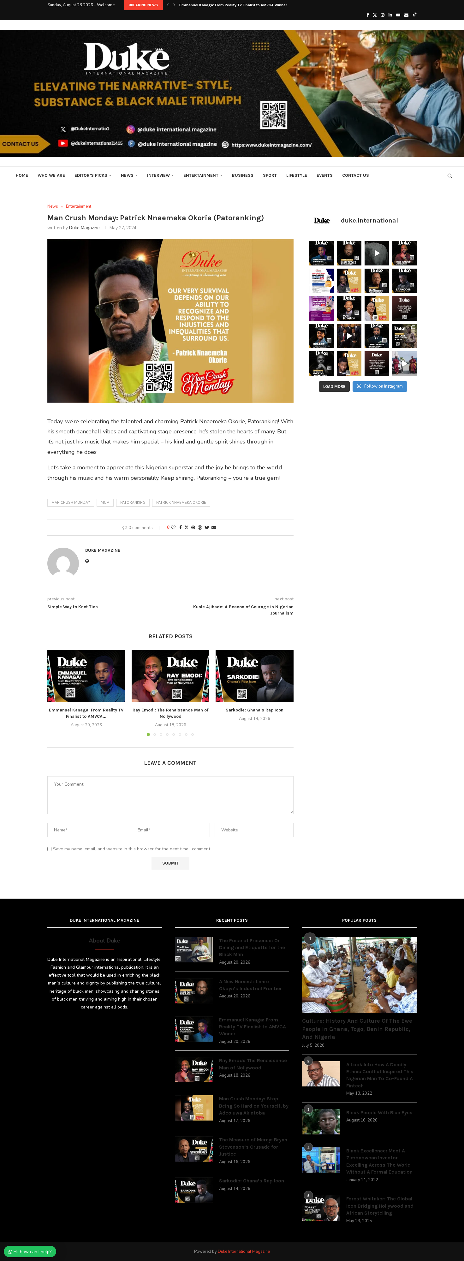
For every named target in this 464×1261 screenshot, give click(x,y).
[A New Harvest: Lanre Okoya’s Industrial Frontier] (194, 990)
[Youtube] (398, 15)
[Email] (406, 15)
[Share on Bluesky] (207, 528)
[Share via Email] (213, 528)
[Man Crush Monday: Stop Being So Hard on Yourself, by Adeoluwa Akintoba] (194, 1108)
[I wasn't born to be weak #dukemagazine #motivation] (377, 253)
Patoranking (133, 502)
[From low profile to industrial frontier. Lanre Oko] (349, 253)
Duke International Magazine (244, 1251)
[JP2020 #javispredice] (404, 363)
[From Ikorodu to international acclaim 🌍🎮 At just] (321, 336)
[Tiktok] (415, 15)
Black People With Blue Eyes (379, 1112)
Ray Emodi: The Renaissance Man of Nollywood (220, 5)
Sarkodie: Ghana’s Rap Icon (254, 710)
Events (325, 175)
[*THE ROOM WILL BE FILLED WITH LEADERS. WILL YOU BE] (321, 281)
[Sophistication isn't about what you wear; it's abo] (404, 308)
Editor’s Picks (90, 175)
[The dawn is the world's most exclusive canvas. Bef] (377, 363)
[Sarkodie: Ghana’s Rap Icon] (255, 676)
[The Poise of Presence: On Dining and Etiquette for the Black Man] (194, 949)
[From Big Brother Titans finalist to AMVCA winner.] (321, 253)
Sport (270, 175)
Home (22, 175)
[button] (167, 5)
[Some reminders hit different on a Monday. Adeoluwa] (349, 281)
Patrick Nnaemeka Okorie (181, 502)
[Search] (450, 176)
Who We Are (51, 175)
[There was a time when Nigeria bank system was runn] (349, 336)
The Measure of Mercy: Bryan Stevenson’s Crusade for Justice (253, 1147)
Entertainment (200, 175)
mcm (105, 502)
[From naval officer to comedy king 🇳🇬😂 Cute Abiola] (377, 336)
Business (242, 175)
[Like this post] (173, 528)
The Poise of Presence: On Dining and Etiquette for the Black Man (252, 947)
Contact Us (355, 175)
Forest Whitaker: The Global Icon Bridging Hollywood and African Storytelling (379, 1206)
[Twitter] (375, 15)
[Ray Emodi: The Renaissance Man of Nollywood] (171, 676)
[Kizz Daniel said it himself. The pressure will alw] (349, 363)
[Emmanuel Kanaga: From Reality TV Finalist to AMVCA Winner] (86, 676)
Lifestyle (296, 175)
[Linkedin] (390, 15)
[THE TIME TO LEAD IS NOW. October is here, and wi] (321, 308)
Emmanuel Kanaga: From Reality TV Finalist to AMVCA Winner (252, 1027)
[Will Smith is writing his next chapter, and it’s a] (349, 308)
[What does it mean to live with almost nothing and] (404, 336)
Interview (158, 175)
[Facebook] (367, 15)
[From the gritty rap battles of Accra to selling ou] (404, 281)
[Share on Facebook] (180, 528)
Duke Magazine (84, 228)
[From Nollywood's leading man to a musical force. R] (404, 253)
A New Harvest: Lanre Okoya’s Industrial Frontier (250, 984)
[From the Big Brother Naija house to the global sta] (321, 363)
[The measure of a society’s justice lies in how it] (377, 281)
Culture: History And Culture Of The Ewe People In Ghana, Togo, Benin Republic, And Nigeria (357, 1028)
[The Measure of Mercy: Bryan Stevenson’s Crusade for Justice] (194, 1149)
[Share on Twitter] (186, 528)
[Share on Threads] (200, 528)
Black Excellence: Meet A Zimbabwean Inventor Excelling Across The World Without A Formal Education (379, 1161)
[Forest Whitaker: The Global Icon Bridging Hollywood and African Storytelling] (321, 1208)
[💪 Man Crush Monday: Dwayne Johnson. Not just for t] (377, 308)
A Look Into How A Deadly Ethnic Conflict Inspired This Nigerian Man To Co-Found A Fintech (379, 1075)
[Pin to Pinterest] (193, 528)
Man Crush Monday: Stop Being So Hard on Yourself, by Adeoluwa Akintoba (254, 1106)
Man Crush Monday (70, 502)
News (127, 175)
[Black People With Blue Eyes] (321, 1121)
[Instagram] (382, 15)
